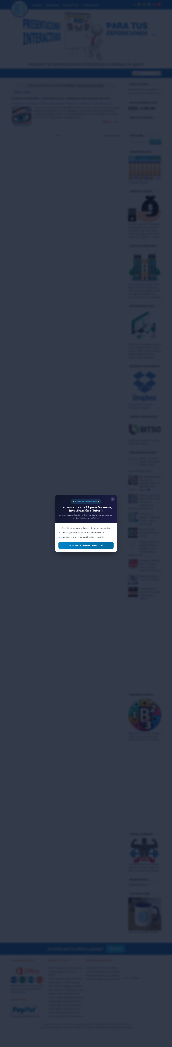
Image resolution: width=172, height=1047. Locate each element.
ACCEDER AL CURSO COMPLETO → (86, 545)
